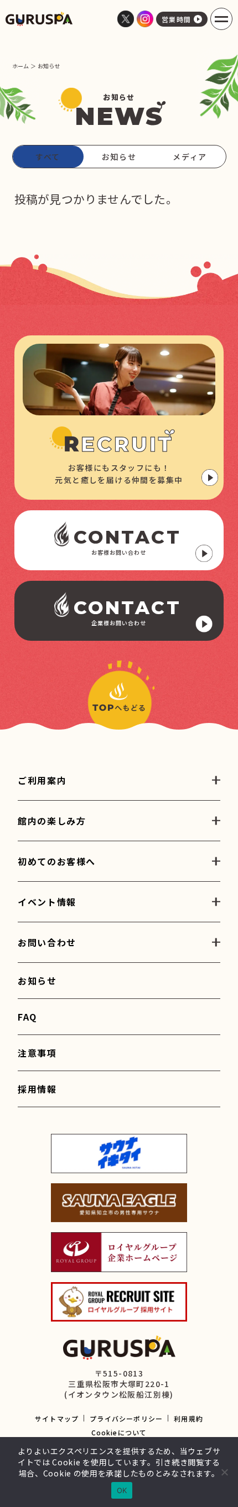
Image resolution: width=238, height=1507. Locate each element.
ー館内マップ (43, 837)
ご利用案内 (42, 780)
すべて (47, 156)
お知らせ (119, 156)
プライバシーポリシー (126, 1418)
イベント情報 (47, 901)
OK (122, 1490)
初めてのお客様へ (57, 861)
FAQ (27, 1016)
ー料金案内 (39, 796)
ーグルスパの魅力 (52, 877)
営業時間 (177, 19)
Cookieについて (119, 1432)
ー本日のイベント (52, 918)
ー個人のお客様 (47, 959)
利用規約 (188, 1418)
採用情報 (37, 1089)
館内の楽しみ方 (52, 820)
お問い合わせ (47, 942)
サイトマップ (57, 1418)
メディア (190, 156)
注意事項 (37, 1052)
